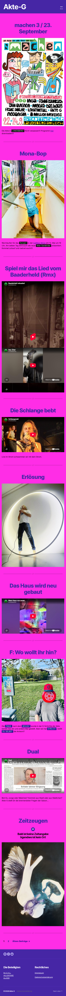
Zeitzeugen (33, 820)
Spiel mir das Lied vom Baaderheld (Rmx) (33, 271)
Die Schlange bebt (33, 410)
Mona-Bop (33, 153)
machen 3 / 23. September (33, 28)
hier (52, 131)
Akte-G (14, 6)
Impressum (39, 973)
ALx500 (6, 978)
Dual (33, 751)
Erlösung (33, 477)
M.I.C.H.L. (7, 973)
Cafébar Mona (39, 243)
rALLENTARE (8, 975)
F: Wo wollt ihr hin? (33, 652)
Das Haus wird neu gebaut (33, 588)
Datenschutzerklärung (44, 977)
